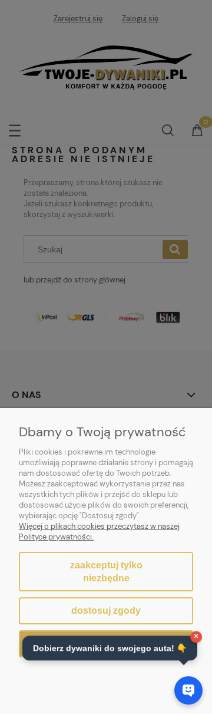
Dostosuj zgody (106, 611)
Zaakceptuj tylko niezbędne (106, 571)
